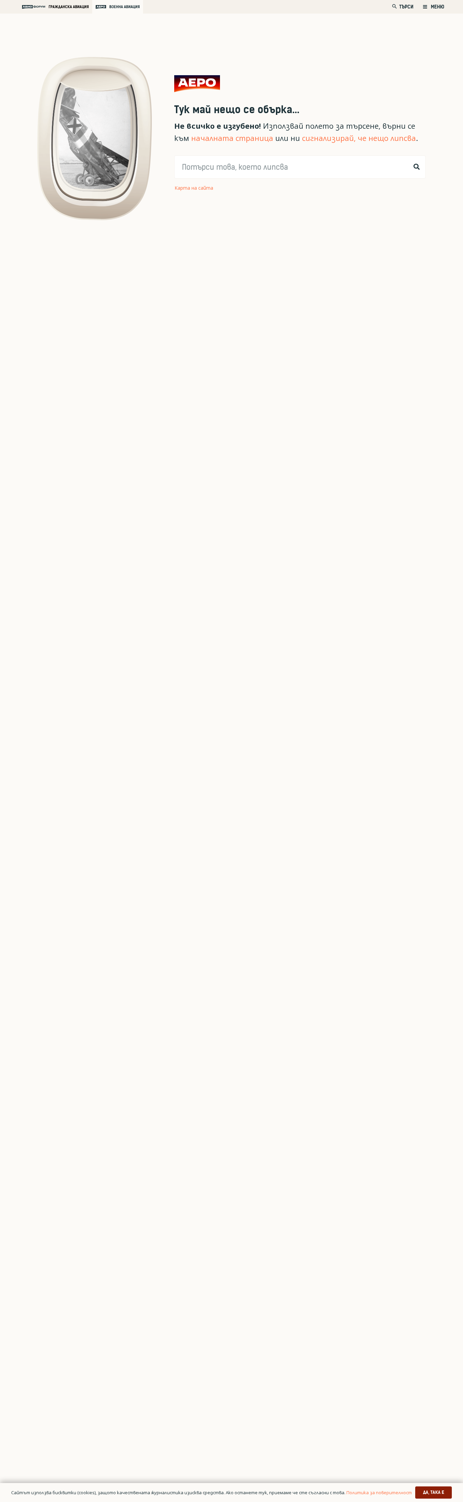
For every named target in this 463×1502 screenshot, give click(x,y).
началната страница (232, 138)
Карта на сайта (194, 188)
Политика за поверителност (379, 1492)
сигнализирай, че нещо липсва (359, 138)
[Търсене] (417, 167)
